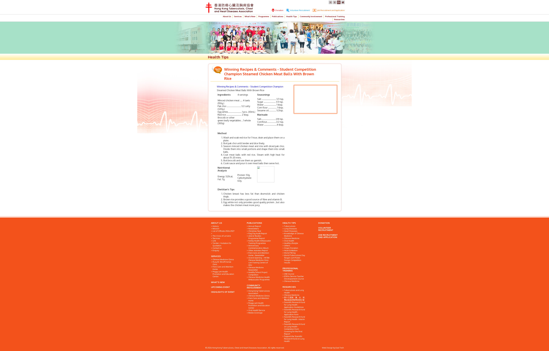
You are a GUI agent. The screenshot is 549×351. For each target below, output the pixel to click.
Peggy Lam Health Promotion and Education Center (259, 305)
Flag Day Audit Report (257, 233)
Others (287, 245)
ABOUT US (216, 223)
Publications (277, 16)
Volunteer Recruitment (300, 10)
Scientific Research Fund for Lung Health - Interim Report (294, 319)
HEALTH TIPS (289, 223)
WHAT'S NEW (218, 282)
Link (214, 241)
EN (339, 2)
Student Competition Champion (266, 86)
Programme (263, 16)
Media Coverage (255, 313)
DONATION (324, 223)
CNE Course (289, 274)
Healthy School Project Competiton (257, 273)
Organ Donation (291, 248)
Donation (279, 10)
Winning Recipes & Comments (232, 86)
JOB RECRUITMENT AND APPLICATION (328, 236)
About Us (227, 16)
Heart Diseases (290, 231)
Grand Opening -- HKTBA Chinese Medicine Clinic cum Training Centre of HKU (258, 261)
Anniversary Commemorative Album (258, 246)
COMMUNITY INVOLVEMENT (254, 286)
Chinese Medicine (291, 238)
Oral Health (289, 241)
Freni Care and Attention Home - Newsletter (258, 254)
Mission (216, 228)
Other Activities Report (258, 250)
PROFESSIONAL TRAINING (290, 269)
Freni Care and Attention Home (223, 268)
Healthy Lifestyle (291, 243)
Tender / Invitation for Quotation (222, 244)
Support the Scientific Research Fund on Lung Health (294, 338)
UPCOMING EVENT (220, 287)
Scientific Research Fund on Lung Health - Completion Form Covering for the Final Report (294, 329)
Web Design (327, 348)
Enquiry (216, 250)
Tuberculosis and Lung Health (294, 291)
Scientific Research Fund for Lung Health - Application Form (294, 312)
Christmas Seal (254, 231)
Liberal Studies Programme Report (256, 237)
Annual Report (254, 226)
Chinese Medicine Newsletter (256, 268)
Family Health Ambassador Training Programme (259, 242)
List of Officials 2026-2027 (223, 231)
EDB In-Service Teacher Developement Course (294, 277)
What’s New (250, 16)
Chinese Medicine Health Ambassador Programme (259, 278)
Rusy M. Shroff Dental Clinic (222, 263)
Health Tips (291, 16)
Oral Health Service (256, 310)
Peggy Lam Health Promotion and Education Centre (223, 274)
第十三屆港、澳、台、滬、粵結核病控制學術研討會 (295, 298)
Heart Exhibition (291, 250)
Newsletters (253, 228)
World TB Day (290, 253)
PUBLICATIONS (254, 223)
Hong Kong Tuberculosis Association (259, 292)
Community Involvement (311, 16)
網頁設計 (307, 348)
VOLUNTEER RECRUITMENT (325, 228)
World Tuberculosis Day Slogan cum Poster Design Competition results (294, 259)
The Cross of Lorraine (222, 236)
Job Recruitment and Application (331, 10)
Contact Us (217, 248)
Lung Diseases (290, 228)
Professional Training (335, 16)
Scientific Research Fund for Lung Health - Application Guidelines (294, 304)
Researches (339, 19)
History (216, 226)
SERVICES (216, 256)
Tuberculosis (289, 226)
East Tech (340, 348)
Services (238, 16)
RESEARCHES (289, 287)
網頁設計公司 (316, 348)
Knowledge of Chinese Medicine (294, 234)
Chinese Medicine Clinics (223, 259)
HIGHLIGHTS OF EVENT (223, 292)
